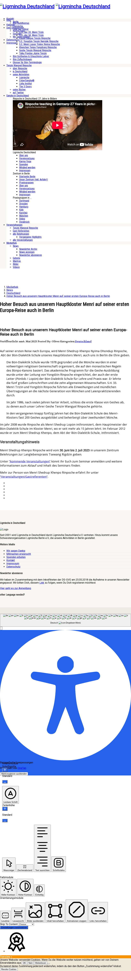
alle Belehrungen (21, 233)
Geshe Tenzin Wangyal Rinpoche (35, 50)
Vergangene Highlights (30, 236)
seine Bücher (19, 89)
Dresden (23, 203)
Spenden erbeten (16, 557)
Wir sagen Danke (15, 550)
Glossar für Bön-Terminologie (27, 62)
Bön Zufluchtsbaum (22, 59)
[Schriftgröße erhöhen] (5, 770)
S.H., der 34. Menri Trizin (31, 35)
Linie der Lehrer (21, 29)
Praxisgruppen (26, 182)
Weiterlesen (40, 963)
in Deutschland (20, 71)
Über (8, 20)
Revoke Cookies (8, 969)
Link (41, 582)
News (16, 246)
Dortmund (24, 200)
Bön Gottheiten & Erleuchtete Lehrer (31, 56)
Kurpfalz (23, 212)
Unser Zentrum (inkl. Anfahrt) (33, 179)
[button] (1, 628)
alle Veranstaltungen (23, 239)
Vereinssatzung (27, 158)
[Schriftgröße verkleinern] (5, 781)
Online (22, 218)
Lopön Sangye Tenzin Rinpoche (34, 38)
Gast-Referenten (21, 230)
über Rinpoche (20, 68)
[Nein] (48, 963)
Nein (30, 963)
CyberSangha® (26, 80)
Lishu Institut (25, 83)
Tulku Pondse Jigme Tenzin (33, 53)
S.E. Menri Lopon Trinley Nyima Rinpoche (39, 44)
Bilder (16, 264)
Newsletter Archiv (28, 249)
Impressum (12, 42)
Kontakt (10, 560)
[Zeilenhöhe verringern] (5, 820)
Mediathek (11, 242)
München (23, 215)
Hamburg (23, 206)
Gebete (16, 258)
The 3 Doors (25, 86)
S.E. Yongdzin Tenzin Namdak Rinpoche (38, 41)
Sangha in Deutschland (17, 95)
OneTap (22, 768)
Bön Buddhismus (21, 23)
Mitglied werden (27, 167)
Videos (16, 267)
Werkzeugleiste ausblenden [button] (14, 774)
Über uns (23, 155)
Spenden (23, 164)
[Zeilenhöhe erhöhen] (5, 809)
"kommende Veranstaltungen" (29, 461)
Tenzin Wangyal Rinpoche (19, 65)
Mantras (17, 261)
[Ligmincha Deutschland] (27, 6)
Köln (21, 209)
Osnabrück (24, 221)
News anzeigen (27, 252)
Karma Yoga (25, 161)
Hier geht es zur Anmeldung (15, 588)
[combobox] (65, 620)
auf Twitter (18, 92)
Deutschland (83, 341)
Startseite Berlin (27, 176)
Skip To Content (9, 924)
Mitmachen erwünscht (18, 553)
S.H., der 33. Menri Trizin (31, 32)
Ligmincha (18, 26)
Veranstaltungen (14, 224)
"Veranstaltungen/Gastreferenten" (24, 477)
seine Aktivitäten (21, 74)
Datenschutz (12, 39)
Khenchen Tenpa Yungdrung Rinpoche (38, 47)
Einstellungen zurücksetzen (14, 927)
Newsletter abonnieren (30, 255)
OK (24, 963)
